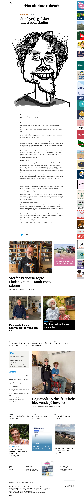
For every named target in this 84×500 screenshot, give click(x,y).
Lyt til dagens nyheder (31, 468)
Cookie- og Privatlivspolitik (30, 493)
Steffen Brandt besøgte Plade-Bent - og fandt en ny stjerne (46, 406)
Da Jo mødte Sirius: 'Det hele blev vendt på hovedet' (22, 289)
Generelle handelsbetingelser (16, 493)
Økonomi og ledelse (13, 468)
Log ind (10, 3)
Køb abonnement (63, 466)
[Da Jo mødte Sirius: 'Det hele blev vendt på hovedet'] (53, 373)
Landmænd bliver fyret (15, 387)
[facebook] (10, 496)
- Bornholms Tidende (19, 366)
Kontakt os (11, 466)
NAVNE (55, 341)
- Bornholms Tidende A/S (17, 361)
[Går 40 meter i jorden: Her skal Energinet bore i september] (65, 434)
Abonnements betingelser (65, 468)
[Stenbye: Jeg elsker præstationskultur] (42, 68)
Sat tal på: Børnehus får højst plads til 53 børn (19, 394)
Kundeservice (62, 471)
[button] (74, 2)
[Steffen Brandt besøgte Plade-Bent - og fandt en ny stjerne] (30, 257)
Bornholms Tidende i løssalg (66, 469)
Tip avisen (11, 469)
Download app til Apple (31, 469)
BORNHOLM (11, 414)
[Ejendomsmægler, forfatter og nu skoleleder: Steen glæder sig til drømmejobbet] (19, 434)
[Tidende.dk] (42, 5)
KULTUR (10, 341)
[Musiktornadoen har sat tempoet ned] (59, 308)
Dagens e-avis (29, 466)
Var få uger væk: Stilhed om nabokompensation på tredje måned (18, 383)
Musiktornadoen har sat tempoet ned (18, 379)
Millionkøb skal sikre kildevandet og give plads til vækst (19, 376)
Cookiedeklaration (41, 493)
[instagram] (11, 496)
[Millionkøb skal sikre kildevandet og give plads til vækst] (25, 308)
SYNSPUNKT (22, 14)
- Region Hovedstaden (17, 357)
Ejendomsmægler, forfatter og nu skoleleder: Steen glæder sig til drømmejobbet (17, 399)
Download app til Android (32, 471)
